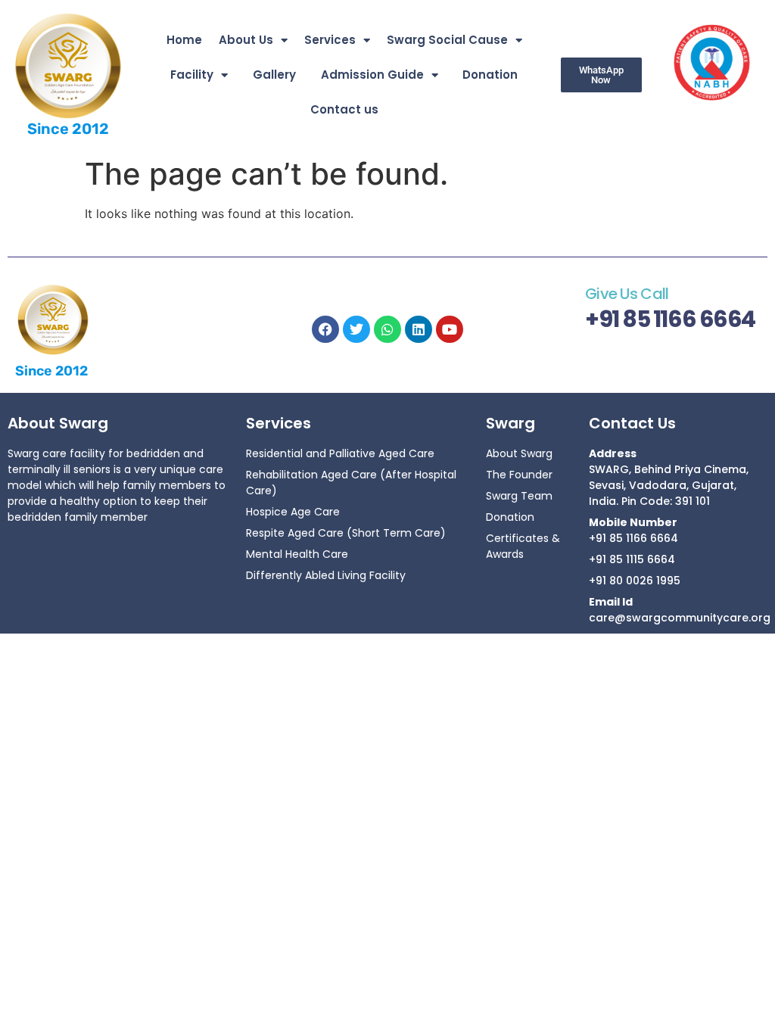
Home (184, 40)
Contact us (344, 109)
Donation (490, 75)
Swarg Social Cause (447, 40)
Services (330, 40)
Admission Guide (372, 75)
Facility (191, 75)
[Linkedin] (418, 329)
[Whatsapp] (387, 329)
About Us (246, 40)
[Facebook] (325, 329)
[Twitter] (356, 329)
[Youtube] (449, 329)
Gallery (274, 75)
